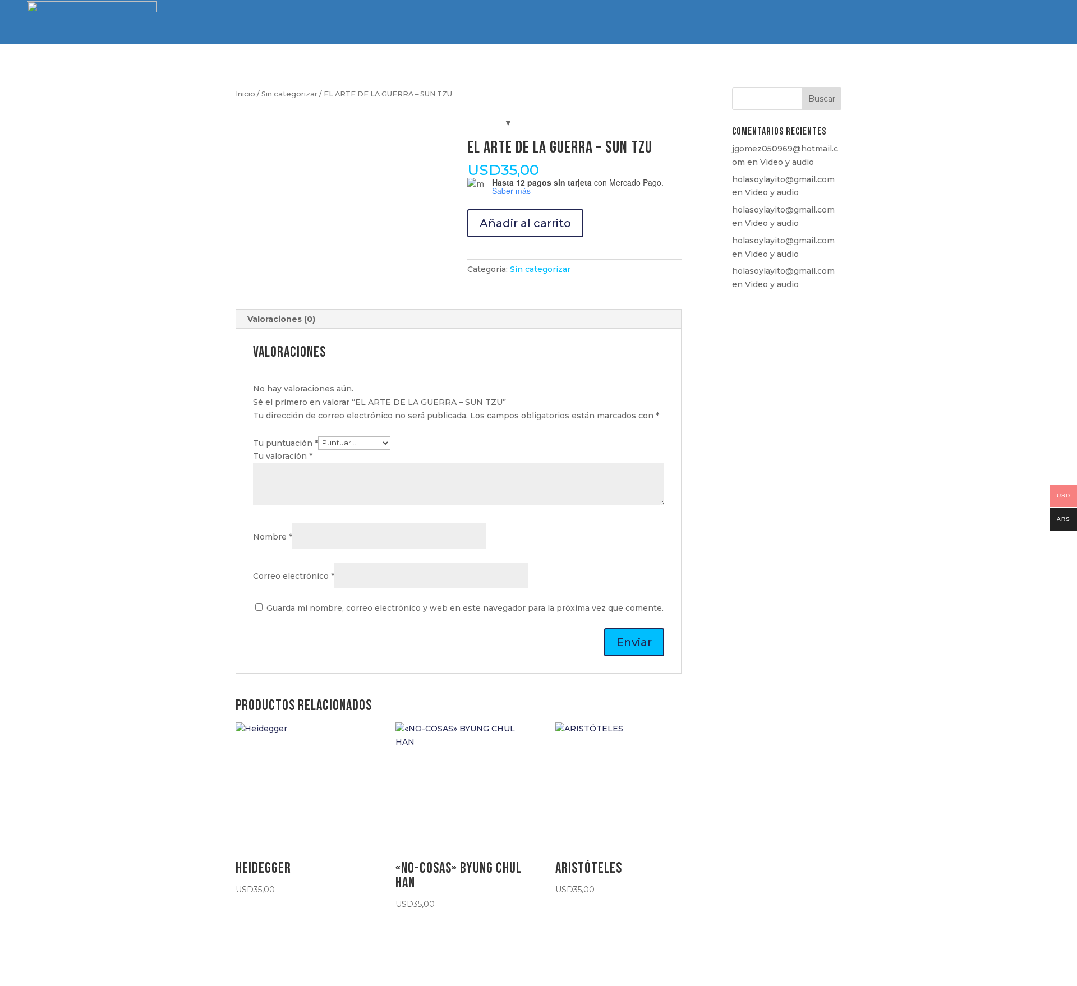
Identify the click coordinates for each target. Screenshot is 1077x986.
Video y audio (787, 162)
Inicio (245, 94)
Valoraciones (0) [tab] (281, 319)
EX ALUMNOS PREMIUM (679, 23)
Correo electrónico (293, 576)
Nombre (272, 537)
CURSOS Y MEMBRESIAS (588, 23)
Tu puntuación (285, 442)
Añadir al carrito (525, 223)
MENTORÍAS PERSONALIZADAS (864, 23)
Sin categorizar (289, 94)
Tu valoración (282, 456)
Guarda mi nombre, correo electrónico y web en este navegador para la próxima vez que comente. (465, 608)
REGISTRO (946, 22)
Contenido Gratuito (765, 23)
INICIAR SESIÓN (1014, 22)
